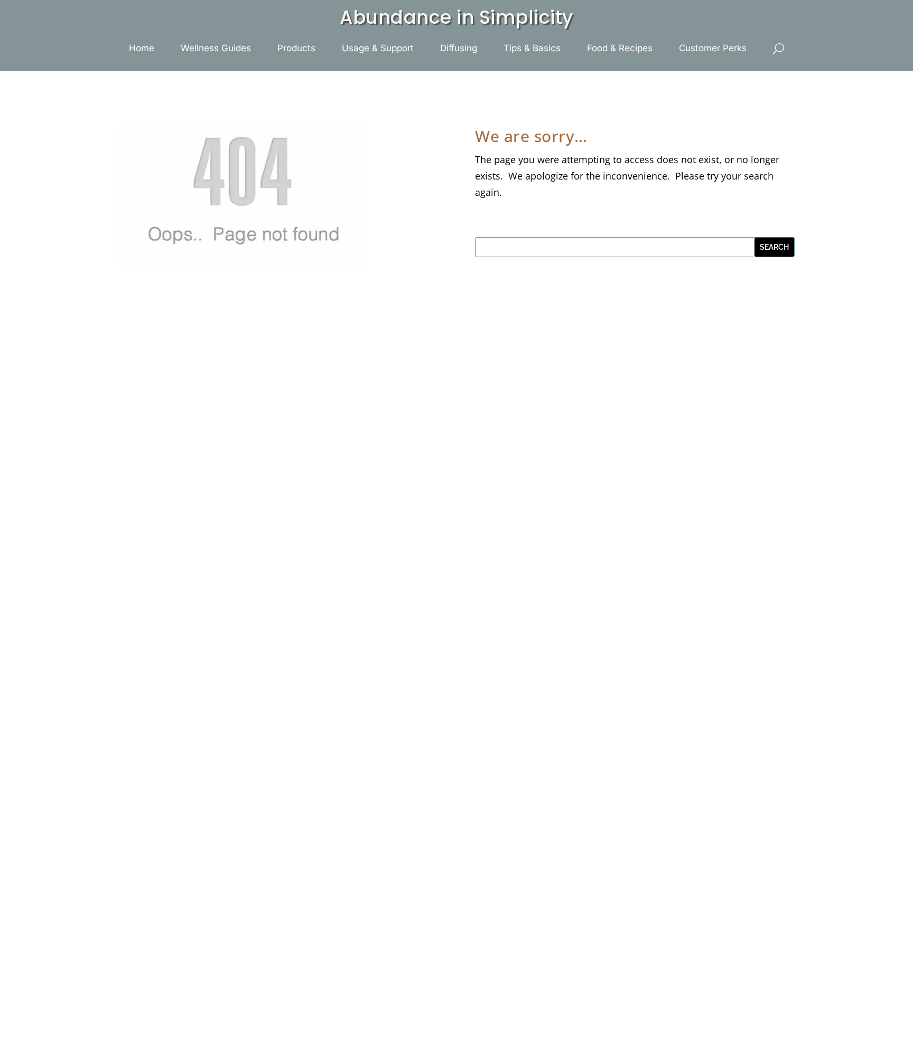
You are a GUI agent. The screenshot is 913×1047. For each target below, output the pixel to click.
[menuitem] (141, 48)
